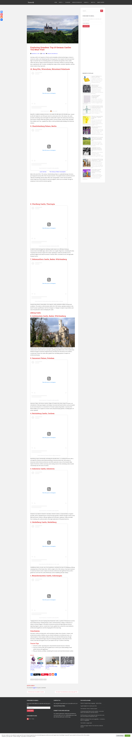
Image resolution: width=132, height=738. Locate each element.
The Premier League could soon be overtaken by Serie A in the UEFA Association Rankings (36, 667)
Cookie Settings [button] (120, 735)
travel (45, 679)
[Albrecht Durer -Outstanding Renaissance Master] (67, 660)
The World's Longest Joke (86, 723)
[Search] (101, 11)
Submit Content (100, 2)
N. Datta (43, 53)
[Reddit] (1, 17)
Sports (60, 2)
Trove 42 (31, 2)
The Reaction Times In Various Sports (88, 708)
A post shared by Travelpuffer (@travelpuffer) (49, 168)
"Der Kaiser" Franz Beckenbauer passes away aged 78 (51, 666)
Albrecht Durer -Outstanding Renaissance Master (67, 665)
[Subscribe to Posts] (28, 719)
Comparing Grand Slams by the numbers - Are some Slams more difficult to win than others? (92, 712)
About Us (93, 2)
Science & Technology (77, 2)
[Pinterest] (1, 14)
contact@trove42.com (73, 703)
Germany (36, 679)
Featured (49, 53)
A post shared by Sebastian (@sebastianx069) (49, 246)
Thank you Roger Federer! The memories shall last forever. (91, 726)
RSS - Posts (31, 719)
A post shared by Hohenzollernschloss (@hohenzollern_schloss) (49, 301)
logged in (35, 687)
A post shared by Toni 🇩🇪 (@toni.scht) (49, 111)
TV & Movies (67, 2)
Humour (86, 2)
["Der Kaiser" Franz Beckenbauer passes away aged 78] (52, 660)
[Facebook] (1, 12)
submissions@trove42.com (60, 715)
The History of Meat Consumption (57, 171)
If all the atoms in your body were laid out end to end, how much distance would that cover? (92, 715)
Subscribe (86, 26)
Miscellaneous (55, 53)
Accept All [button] (127, 735)
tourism (41, 679)
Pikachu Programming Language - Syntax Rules (90, 703)
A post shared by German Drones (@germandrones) (49, 455)
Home (55, 2)
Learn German (43, 171)
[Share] (1, 19)
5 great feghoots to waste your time (88, 706)
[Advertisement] (53, 11)
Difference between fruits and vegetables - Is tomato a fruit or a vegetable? (92, 719)
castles (32, 679)
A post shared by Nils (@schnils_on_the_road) (49, 564)
